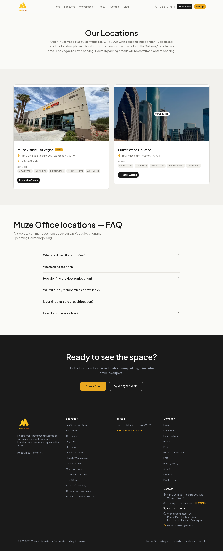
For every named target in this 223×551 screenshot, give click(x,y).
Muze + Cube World (173, 452)
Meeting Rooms (74, 468)
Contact (115, 6)
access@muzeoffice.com (180, 503)
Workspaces (86, 6)
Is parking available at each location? (68, 301)
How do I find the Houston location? (67, 278)
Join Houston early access (128, 430)
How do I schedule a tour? (60, 313)
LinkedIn (177, 541)
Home (57, 6)
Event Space (72, 479)
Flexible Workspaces (77, 457)
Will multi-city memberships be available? (71, 290)
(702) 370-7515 (166, 6)
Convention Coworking (79, 490)
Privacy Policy (170, 463)
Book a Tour (185, 6)
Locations (69, 6)
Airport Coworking (76, 485)
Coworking (72, 435)
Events (167, 441)
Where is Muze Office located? (64, 255)
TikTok (202, 541)
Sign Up (200, 6)
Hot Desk (71, 446)
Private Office (73, 463)
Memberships (170, 435)
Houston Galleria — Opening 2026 (133, 425)
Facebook (189, 541)
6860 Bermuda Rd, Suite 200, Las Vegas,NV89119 (185, 496)
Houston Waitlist (128, 174)
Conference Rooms (77, 474)
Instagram (164, 541)
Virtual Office (73, 430)
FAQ (165, 457)
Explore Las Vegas (28, 180)
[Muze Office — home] (22, 6)
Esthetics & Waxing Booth (80, 496)
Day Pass (71, 441)
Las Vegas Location (76, 425)
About (103, 6)
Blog (126, 6)
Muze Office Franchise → (30, 452)
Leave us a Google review (180, 525)
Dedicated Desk (74, 452)
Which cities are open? (58, 267)
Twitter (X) (151, 541)
